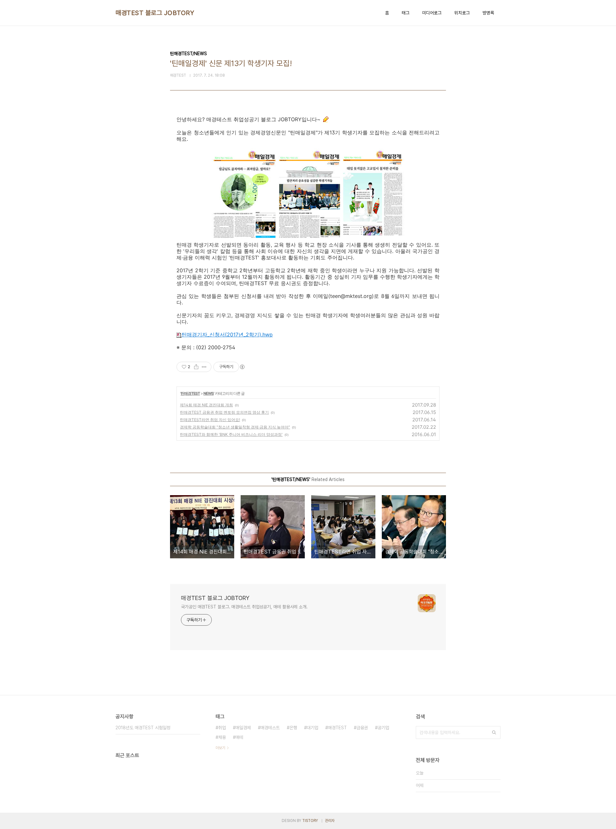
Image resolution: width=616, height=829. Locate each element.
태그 (405, 12)
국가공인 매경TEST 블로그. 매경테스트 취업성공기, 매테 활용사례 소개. (244, 606)
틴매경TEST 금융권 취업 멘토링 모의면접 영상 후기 (224, 412)
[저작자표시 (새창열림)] (242, 366)
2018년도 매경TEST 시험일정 (143, 727)
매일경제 (243, 727)
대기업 (312, 727)
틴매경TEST (190, 393)
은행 (293, 727)
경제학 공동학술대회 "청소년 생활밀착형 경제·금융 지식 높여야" (235, 427)
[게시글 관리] (204, 367)
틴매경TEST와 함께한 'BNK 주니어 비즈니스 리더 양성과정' (231, 434)
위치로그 (462, 12)
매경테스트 (270, 727)
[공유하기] (196, 367)
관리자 (330, 820)
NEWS (208, 393)
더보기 (220, 748)
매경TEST (337, 727)
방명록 (488, 12)
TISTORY (310, 820)
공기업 (383, 727)
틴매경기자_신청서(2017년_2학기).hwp (227, 334)
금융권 (362, 727)
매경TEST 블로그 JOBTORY (155, 13)
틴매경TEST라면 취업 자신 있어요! (210, 419)
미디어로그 (431, 12)
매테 (239, 737)
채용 (222, 737)
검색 (494, 732)
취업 (222, 727)
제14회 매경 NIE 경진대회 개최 (206, 404)
